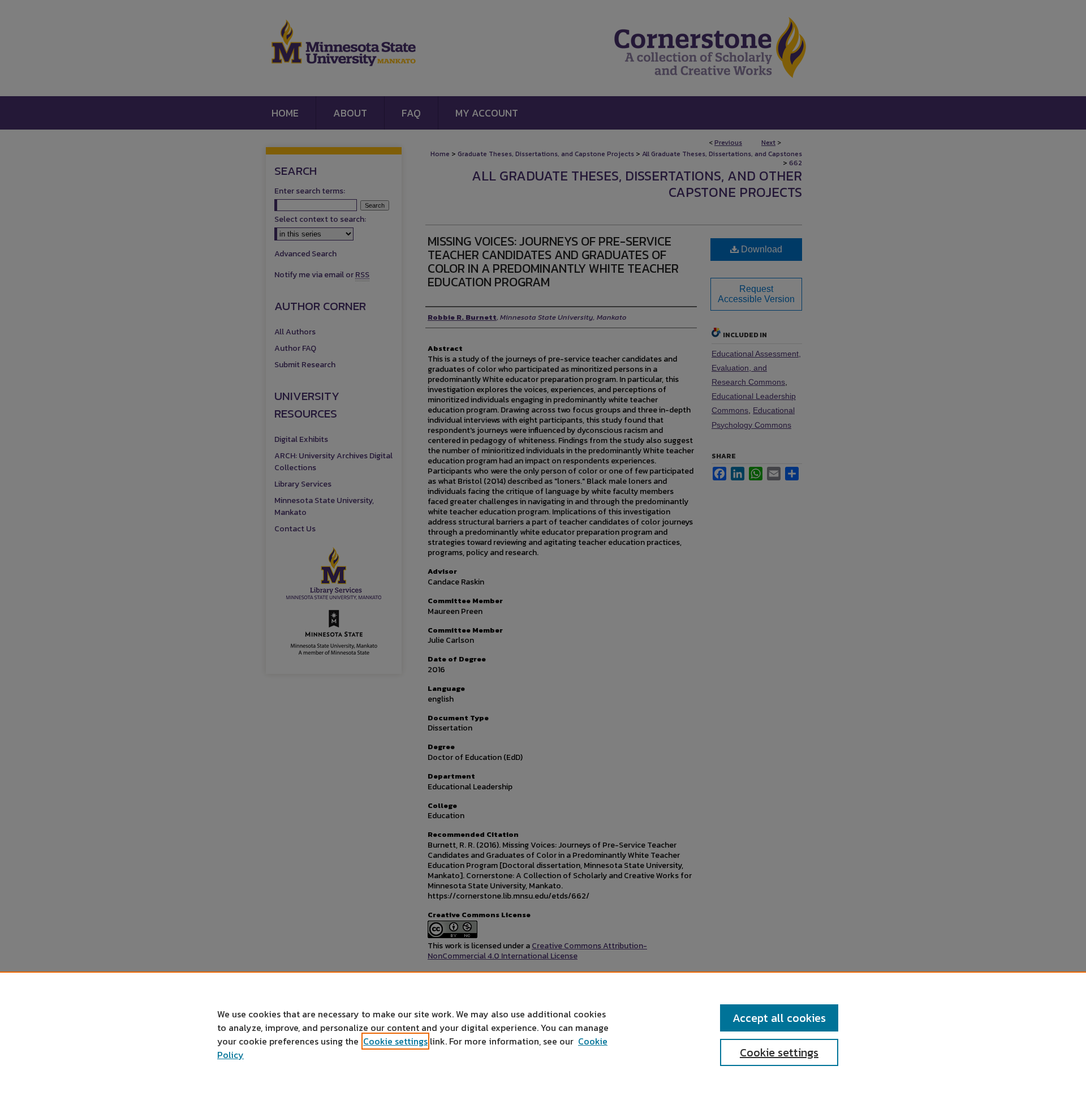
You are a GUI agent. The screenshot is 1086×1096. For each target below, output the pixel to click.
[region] (543, 1034)
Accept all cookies (779, 1017)
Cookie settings (395, 1041)
